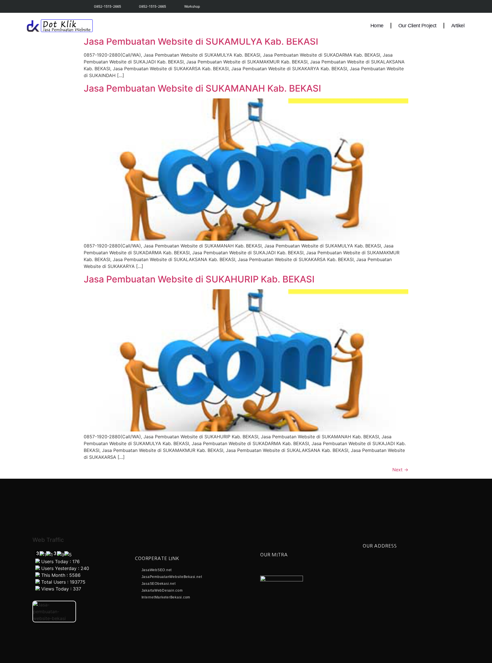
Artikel (458, 25)
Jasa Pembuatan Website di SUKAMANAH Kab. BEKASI (202, 88)
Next (400, 469)
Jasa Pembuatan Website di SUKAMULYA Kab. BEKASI (201, 41)
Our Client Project (417, 25)
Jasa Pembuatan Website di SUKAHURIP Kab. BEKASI (199, 279)
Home (377, 25)
